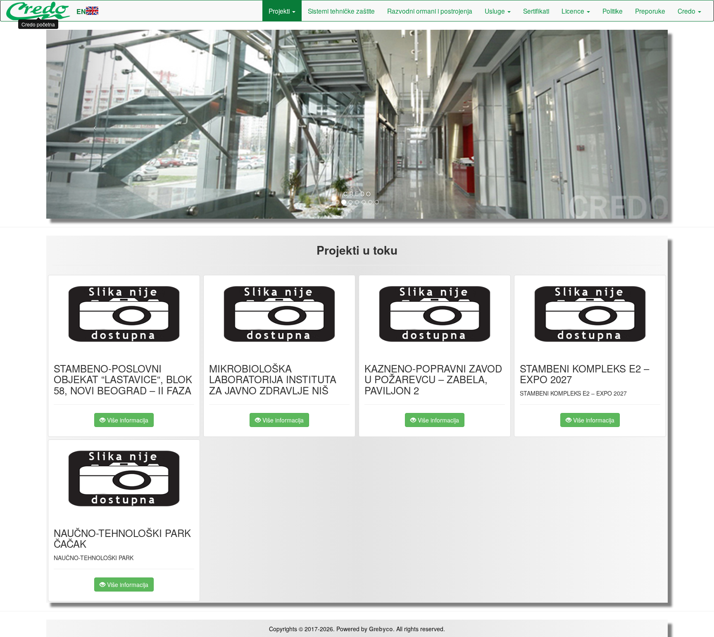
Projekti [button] (280, 10)
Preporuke (650, 10)
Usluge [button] (496, 10)
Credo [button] (687, 10)
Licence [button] (574, 10)
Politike (612, 10)
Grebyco (381, 629)
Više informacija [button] (126, 420)
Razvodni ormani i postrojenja (429, 10)
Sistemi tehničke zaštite (341, 10)
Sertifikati (536, 10)
